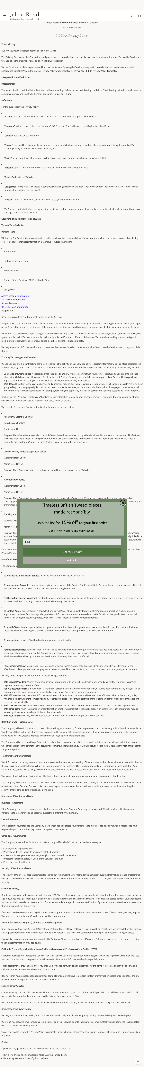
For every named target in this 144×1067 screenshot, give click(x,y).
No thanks (72, 560)
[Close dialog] (123, 503)
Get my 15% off (72, 552)
